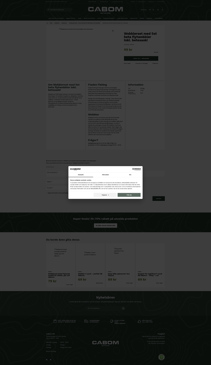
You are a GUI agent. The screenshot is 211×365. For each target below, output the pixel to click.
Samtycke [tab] (81, 174)
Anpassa (104, 195)
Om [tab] (130, 174)
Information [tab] (105, 174)
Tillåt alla (129, 195)
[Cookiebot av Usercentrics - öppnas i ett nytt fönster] (133, 169)
